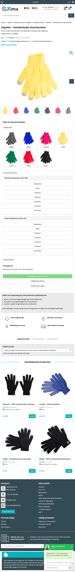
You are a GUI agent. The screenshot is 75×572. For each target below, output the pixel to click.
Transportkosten (44, 509)
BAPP (40, 512)
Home (3, 22)
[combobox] (34, 15)
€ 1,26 (41, 471)
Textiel (9, 22)
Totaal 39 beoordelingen (50, 9)
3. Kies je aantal (8, 260)
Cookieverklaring (44, 524)
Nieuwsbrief (42, 493)
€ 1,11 (5, 471)
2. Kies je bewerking (10, 173)
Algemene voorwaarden (47, 521)
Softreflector (5, 527)
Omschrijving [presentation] (38, 339)
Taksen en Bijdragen (45, 501)
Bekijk (32, 416)
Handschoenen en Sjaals (22, 22)
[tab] (23, 339)
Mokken (4, 524)
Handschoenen (38, 22)
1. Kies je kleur (7, 127)
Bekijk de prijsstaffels (9, 45)
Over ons (41, 490)
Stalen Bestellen (44, 507)
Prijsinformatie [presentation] (23, 339)
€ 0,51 (41, 416)
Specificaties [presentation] (52, 339)
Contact (41, 487)
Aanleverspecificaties (46, 504)
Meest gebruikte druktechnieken (50, 498)
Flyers (40, 495)
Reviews (51, 7)
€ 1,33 (5, 416)
